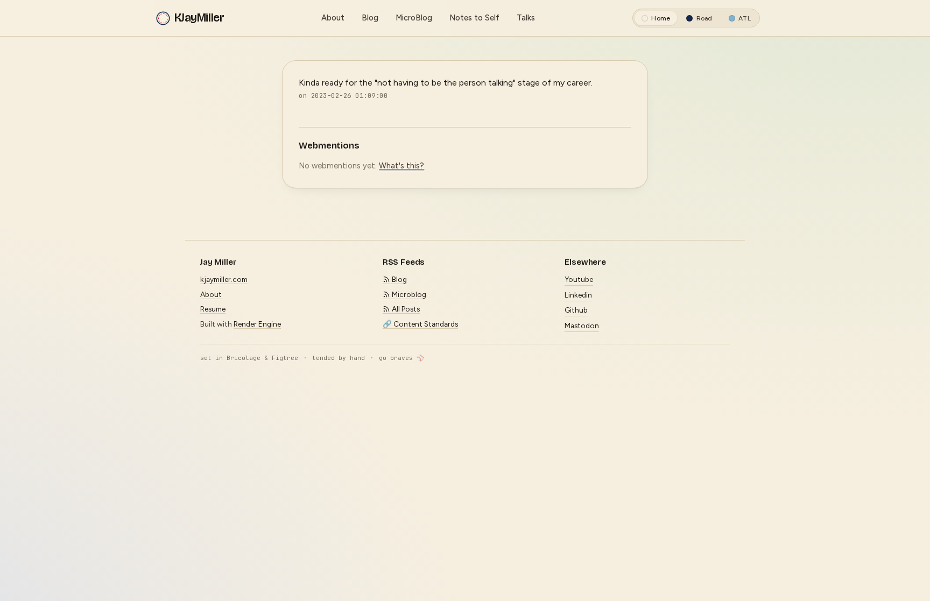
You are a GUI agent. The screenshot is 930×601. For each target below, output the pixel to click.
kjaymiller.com (224, 279)
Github (576, 310)
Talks (526, 18)
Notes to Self (474, 18)
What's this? (401, 166)
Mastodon (582, 325)
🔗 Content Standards (420, 324)
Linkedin (578, 295)
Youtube (579, 279)
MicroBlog (414, 18)
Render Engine (257, 324)
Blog (370, 18)
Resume (213, 309)
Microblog (408, 294)
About (332, 18)
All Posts (405, 309)
